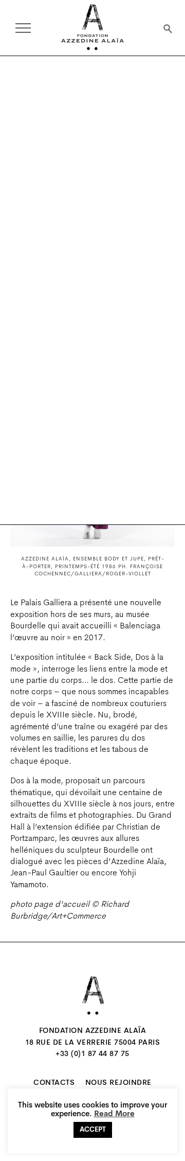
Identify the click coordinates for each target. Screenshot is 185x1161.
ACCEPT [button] (93, 1130)
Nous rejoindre (118, 1083)
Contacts (54, 1083)
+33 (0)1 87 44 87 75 (92, 1054)
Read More (114, 1114)
